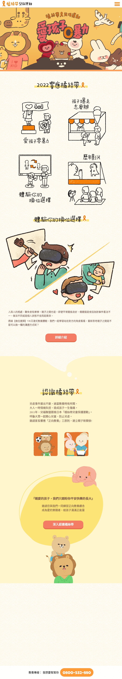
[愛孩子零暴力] (61, 38)
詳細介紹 (61, 337)
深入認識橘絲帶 (63, 524)
